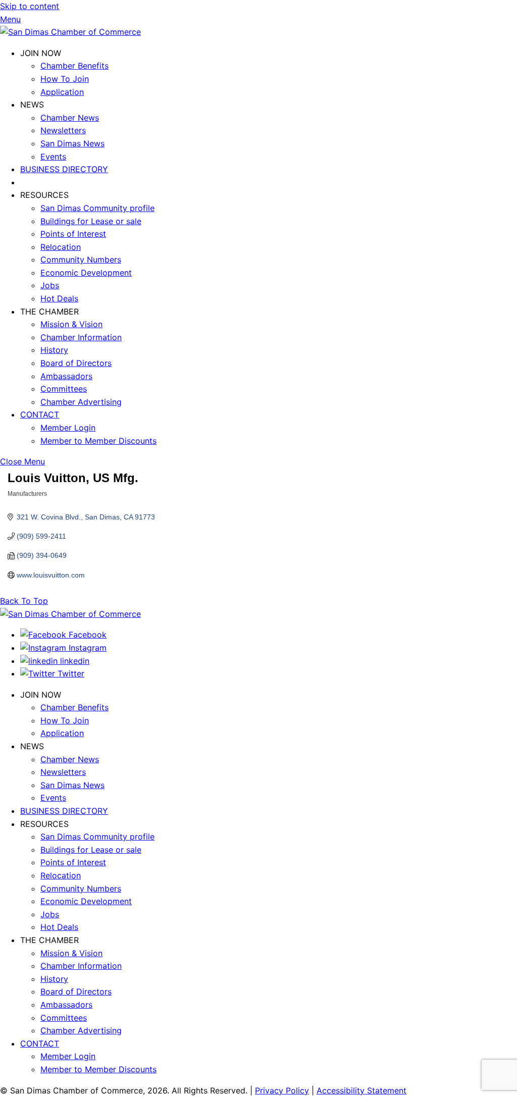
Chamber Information (81, 337)
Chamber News (69, 118)
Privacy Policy (282, 1090)
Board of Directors (76, 363)
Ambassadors (66, 376)
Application (62, 92)
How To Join (64, 79)
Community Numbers (80, 259)
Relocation (60, 247)
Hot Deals (59, 298)
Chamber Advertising (81, 402)
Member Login (67, 428)
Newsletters (63, 130)
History (54, 350)
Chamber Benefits (74, 66)
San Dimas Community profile (97, 208)
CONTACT (39, 414)
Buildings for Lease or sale (90, 221)
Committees (63, 389)
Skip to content (29, 6)
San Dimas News (72, 143)
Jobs (49, 285)
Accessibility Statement (361, 1090)
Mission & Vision (71, 324)
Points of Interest (73, 234)
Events (53, 156)
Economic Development (86, 273)
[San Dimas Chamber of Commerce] (70, 32)
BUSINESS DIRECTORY (64, 169)
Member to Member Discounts (98, 441)
